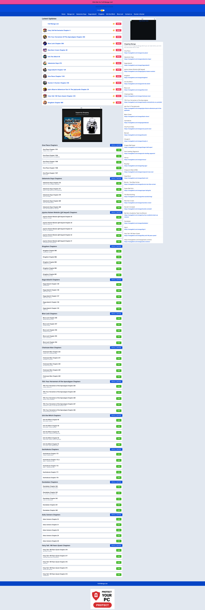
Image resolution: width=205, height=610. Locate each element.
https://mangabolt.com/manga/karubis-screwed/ (138, 209)
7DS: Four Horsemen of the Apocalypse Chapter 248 (59, 398)
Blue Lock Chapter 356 (50, 330)
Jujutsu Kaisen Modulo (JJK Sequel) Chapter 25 (57, 217)
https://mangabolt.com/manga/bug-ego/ (135, 166)
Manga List (70, 14)
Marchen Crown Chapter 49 (57, 50)
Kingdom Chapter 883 (50, 262)
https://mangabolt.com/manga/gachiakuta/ (136, 122)
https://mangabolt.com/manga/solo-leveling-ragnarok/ (139, 153)
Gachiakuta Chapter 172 (50, 466)
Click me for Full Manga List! (102, 2)
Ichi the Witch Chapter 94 (51, 426)
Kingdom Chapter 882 (50, 268)
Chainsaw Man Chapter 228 (51, 376)
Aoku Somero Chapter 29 (51, 535)
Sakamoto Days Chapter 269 (52, 201)
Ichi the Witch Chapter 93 (51, 432)
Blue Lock (120, 14)
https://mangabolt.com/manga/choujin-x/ (136, 141)
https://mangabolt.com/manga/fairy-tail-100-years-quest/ (140, 235)
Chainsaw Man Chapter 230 (51, 364)
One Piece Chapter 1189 (50, 161)
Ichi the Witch (110, 14)
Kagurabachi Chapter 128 (51, 290)
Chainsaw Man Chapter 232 (51, 352)
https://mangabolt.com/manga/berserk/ (135, 135)
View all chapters (116, 145)
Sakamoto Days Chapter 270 (52, 195)
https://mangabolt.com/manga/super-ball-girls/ (137, 190)
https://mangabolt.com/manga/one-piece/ (136, 53)
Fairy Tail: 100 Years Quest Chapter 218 (61, 96)
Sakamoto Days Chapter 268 (52, 207)
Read (118, 23)
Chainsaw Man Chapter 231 (51, 358)
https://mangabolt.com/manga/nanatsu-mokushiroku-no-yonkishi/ (143, 102)
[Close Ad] (101, 108)
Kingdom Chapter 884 (50, 257)
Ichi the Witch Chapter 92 (51, 438)
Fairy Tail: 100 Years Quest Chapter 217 (55, 556)
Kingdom (101, 14)
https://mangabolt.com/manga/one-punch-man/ (137, 129)
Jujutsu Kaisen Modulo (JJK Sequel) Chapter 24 (57, 223)
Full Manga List (53, 24)
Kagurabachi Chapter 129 (57, 70)
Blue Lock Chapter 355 (50, 336)
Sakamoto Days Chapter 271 (52, 189)
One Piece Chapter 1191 (56, 76)
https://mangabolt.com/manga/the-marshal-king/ (138, 196)
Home (63, 14)
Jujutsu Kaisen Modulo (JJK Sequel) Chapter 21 (57, 241)
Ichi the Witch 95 (54, 57)
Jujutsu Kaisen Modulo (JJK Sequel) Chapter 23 (57, 229)
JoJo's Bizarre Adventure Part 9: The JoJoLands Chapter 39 (68, 89)
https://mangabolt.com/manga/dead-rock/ (136, 178)
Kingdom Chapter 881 (50, 274)
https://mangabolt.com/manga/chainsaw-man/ (137, 96)
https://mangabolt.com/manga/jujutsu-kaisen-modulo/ (139, 71)
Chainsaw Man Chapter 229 (51, 370)
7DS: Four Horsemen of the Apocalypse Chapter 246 (59, 410)
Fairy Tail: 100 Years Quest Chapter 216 (55, 562)
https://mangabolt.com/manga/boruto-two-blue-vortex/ (140, 184)
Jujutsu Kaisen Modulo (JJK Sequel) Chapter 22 (57, 235)
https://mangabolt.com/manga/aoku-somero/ (137, 241)
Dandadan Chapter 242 (50, 498)
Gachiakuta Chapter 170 (50, 477)
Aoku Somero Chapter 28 (51, 541)
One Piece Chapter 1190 (50, 155)
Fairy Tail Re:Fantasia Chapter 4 (59, 30)
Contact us (128, 14)
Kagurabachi (92, 14)
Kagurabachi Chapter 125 (51, 308)
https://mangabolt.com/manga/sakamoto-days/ (137, 59)
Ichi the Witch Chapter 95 (51, 420)
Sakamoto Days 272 (55, 63)
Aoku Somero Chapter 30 (51, 530)
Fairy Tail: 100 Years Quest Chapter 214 (55, 574)
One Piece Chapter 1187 (50, 173)
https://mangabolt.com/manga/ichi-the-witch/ (137, 83)
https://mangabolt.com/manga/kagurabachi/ (137, 65)
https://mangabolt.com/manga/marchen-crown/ (137, 202)
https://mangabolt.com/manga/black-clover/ (136, 116)
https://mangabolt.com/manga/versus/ (135, 159)
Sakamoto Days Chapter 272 (52, 183)
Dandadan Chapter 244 (50, 486)
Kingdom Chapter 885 (55, 103)
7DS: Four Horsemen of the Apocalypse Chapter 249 (59, 392)
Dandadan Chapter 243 (50, 492)
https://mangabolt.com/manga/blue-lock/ (136, 90)
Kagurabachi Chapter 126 (51, 302)
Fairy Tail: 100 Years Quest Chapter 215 (55, 568)
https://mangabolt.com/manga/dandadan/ (136, 223)
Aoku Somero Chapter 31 (51, 525)
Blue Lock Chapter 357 (50, 324)
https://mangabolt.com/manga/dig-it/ (135, 229)
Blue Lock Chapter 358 (56, 43)
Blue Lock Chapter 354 (50, 342)
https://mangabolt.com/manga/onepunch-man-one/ (139, 172)
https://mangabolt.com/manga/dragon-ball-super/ (138, 147)
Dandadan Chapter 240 (50, 510)
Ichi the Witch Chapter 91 (51, 444)
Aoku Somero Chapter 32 (51, 519)
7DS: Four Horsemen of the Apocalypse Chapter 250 (66, 37)
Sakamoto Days (81, 14)
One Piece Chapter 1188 (50, 168)
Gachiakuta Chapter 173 (50, 453)
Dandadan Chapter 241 (50, 505)
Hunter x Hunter (139, 14)
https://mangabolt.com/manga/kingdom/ (136, 77)
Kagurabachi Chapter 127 (51, 296)
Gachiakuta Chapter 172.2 (51, 460)
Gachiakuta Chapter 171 (50, 472)
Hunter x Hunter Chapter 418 (58, 83)
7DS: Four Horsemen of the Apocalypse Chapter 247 (59, 404)
